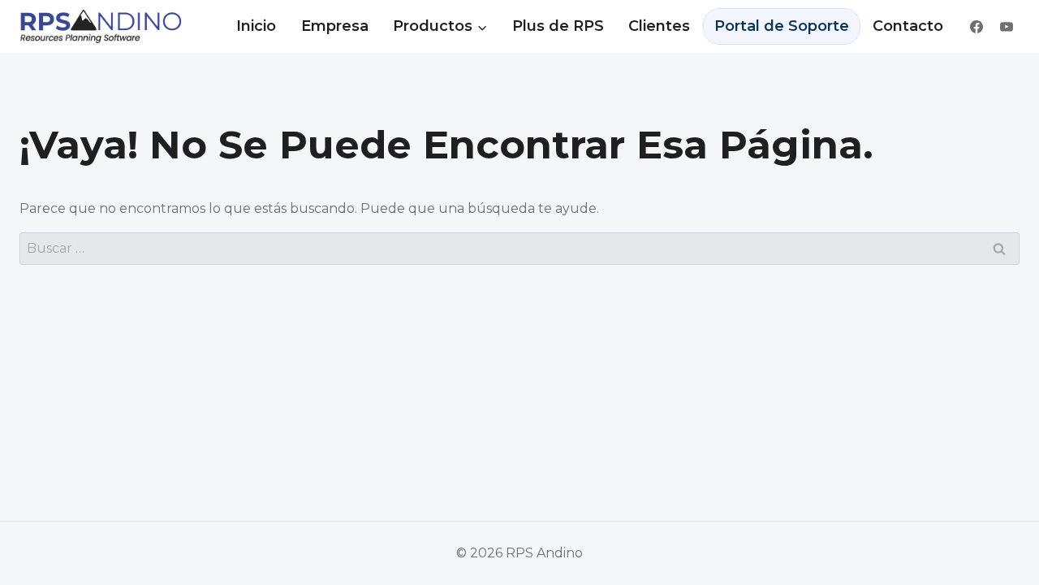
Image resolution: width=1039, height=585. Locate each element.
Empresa (335, 26)
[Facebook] (976, 27)
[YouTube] (1007, 27)
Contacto (908, 26)
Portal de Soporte (781, 26)
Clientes (659, 26)
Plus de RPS (558, 26)
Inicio (256, 26)
